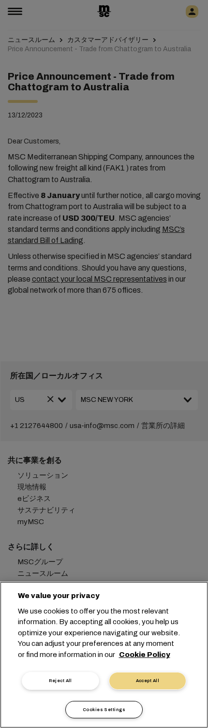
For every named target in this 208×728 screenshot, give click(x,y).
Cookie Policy (144, 654)
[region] (104, 655)
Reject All (60, 680)
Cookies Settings (104, 709)
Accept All (148, 680)
